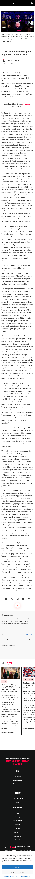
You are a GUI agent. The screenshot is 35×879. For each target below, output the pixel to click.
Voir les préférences (17, 872)
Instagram (17, 828)
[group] (11, 701)
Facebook (17, 832)
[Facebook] (6, 598)
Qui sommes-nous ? (17, 798)
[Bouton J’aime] (17, 605)
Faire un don (17, 780)
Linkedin (18, 840)
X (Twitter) (17, 836)
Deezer (17, 824)
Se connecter (17, 784)
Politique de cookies (9, 876)
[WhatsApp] (23, 598)
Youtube (17, 813)
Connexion (30, 635)
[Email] (29, 598)
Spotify (17, 817)
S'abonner (17, 776)
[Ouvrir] (2, 3)
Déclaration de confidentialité (22, 876)
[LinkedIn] (17, 598)
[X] (11, 598)
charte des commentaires (20, 624)
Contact (17, 802)
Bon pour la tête (13, 60)
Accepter (17, 867)
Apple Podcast (17, 821)
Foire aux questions (17, 788)
